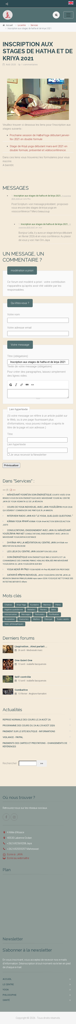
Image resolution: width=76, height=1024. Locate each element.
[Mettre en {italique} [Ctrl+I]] (16, 384)
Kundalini (34, 605)
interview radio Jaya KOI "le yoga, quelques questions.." (40, 515)
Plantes (43, 609)
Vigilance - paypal (13, 737)
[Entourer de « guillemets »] (32, 384)
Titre (10, 434)
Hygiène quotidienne (14, 609)
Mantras (47, 605)
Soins (53, 609)
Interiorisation (11, 614)
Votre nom (13, 314)
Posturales (40, 614)
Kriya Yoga (21, 605)
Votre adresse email (19, 327)
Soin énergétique (35, 560)
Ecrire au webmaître (18, 858)
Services (34, 25)
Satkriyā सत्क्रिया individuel (38, 578)
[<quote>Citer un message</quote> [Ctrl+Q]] (27, 384)
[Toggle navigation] (68, 15)
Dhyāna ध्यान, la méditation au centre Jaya (35, 544)
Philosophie (9, 995)
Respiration (10, 619)
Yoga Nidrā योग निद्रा (38, 569)
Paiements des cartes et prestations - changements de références (35, 745)
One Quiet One (23, 660)
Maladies (31, 609)
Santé (6, 1000)
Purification (54, 614)
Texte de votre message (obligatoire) (29, 366)
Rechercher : (10, 763)
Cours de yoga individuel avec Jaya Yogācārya (37, 509)
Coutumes (24, 619)
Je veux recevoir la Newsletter (28, 454)
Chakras (8, 605)
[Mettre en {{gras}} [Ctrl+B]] (10, 384)
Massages (26, 614)
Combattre (21, 690)
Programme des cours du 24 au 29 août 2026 (29, 725)
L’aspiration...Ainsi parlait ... (31, 646)
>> (14, 490)
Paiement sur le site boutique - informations (29, 731)
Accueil (9, 25)
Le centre (22, 25)
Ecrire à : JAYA (15, 854)
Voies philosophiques (14, 624)
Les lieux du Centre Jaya (32, 551)
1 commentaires (29, 64)
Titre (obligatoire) (17, 356)
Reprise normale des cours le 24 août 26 (27, 719)
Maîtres (36, 619)
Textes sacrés (63, 619)
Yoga (6, 989)
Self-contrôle (23, 677)
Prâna (58, 605)
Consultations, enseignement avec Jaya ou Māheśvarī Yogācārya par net (37, 533)
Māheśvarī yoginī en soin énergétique (36, 498)
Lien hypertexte (16, 444)
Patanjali (48, 619)
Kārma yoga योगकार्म (36, 523)
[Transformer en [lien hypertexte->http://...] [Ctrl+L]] (21, 384)
